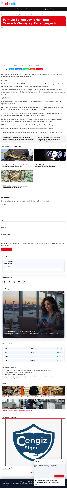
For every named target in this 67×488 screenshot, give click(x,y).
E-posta (4, 227)
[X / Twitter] (9, 282)
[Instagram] (14, 282)
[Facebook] (4, 282)
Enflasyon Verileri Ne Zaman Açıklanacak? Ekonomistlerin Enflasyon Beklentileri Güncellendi (28, 370)
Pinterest (39, 69)
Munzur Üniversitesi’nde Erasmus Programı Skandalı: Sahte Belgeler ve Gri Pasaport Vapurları (29, 376)
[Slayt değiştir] (30, 472)
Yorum (4, 204)
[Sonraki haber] (61, 293)
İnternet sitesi (5, 234)
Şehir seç (7, 266)
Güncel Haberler (17, 9)
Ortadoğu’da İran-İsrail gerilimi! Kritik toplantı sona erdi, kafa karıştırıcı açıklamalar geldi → (50, 139)
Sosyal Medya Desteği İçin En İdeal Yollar (15, 374)
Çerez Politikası (49, 9)
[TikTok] (24, 282)
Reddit (32, 69)
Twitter (11, 69)
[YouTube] (19, 282)
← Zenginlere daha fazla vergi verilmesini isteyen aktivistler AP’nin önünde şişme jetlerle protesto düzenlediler (18, 139)
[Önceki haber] (58, 293)
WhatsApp (26, 69)
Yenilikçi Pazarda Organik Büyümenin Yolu (15, 378)
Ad (2, 220)
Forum (40, 9)
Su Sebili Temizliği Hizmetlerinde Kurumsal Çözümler (18, 372)
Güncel (9, 15)
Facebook (18, 69)
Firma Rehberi (30, 9)
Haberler (3, 15)
